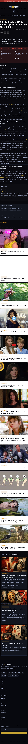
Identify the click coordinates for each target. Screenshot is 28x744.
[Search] (11, 11)
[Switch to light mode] (14, 11)
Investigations (4, 690)
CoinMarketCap (14, 675)
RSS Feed (3, 710)
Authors (2, 703)
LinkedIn (4, 675)
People (2, 686)
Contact (2, 719)
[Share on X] (5, 32)
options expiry (3, 129)
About (2, 701)
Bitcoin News (9, 15)
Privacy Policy (3, 712)
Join (14, 732)
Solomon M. (5, 29)
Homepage (3, 15)
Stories (2, 681)
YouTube (11, 672)
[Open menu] (17, 11)
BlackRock (11, 104)
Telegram (17, 672)
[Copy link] (8, 32)
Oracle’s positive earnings (21, 139)
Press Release (4, 695)
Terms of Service (4, 715)
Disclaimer (3, 717)
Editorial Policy (4, 705)
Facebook (4, 672)
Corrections (3, 708)
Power (2, 688)
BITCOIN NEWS (4, 19)
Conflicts (2, 683)
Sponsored (3, 693)
